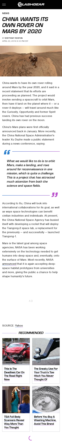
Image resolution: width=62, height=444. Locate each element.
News (5, 13)
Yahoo (19, 325)
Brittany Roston (14, 38)
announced (9, 264)
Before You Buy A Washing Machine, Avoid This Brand (45, 420)
